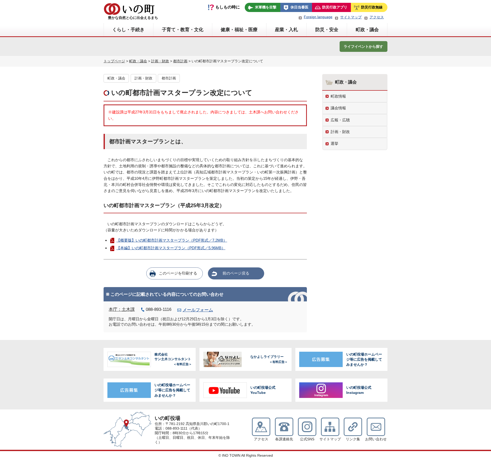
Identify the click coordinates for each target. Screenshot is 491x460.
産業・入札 (286, 29)
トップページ (114, 61)
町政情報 (338, 96)
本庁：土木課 (122, 309)
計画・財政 (160, 61)
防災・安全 (326, 29)
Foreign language (318, 17)
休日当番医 (299, 7)
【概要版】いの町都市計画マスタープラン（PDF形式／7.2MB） (171, 240)
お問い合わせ (376, 439)
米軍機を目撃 (265, 7)
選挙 (334, 143)
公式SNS (307, 439)
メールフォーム (198, 310)
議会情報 (338, 108)
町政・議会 (367, 29)
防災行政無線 (372, 7)
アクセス (377, 17)
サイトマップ (351, 17)
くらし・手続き (128, 29)
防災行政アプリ (334, 7)
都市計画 (180, 61)
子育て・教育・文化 (182, 29)
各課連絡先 (284, 439)
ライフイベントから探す (363, 46)
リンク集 (353, 439)
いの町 (129, 9)
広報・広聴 (340, 120)
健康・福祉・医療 (239, 29)
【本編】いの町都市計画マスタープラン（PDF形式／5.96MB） (170, 248)
